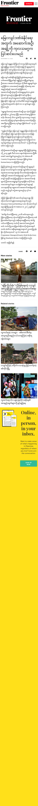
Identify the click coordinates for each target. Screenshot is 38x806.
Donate (29, 4)
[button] (27, 58)
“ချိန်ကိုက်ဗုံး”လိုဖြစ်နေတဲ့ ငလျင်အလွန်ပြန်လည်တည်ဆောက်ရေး (18, 286)
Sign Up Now (29, 463)
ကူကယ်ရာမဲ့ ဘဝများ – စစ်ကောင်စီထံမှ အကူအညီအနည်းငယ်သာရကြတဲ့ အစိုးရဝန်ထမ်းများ (16, 335)
